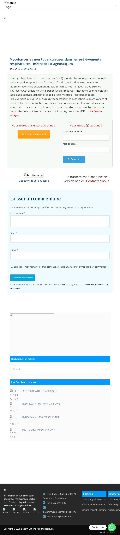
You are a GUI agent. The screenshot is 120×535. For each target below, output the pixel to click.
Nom (13, 233)
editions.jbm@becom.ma (93, 504)
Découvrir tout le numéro (33, 181)
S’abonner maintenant (33, 134)
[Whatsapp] (112, 527)
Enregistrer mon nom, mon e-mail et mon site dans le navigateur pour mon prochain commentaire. (61, 266)
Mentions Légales (107, 532)
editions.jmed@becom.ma (94, 509)
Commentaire (17, 213)
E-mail (14, 250)
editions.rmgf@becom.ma (94, 499)
